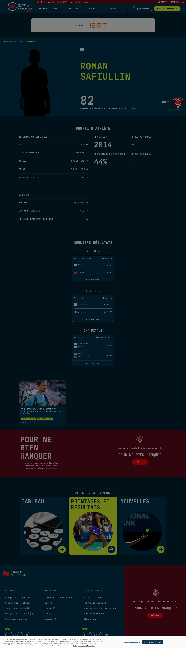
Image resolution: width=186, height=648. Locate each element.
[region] (93, 642)
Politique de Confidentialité (84, 646)
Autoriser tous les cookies (152, 642)
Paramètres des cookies (131, 642)
